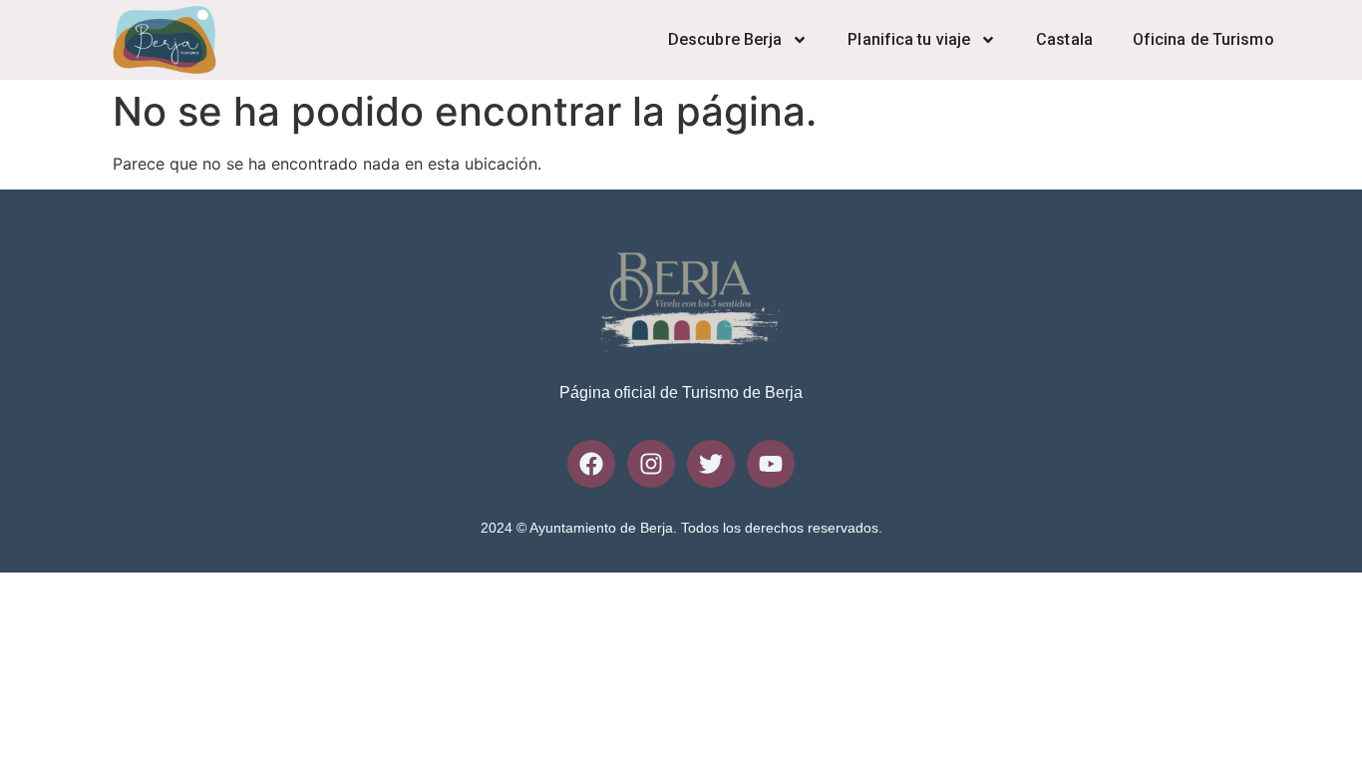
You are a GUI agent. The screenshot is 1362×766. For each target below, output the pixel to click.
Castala (1064, 39)
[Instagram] (651, 464)
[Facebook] (591, 464)
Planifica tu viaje (909, 39)
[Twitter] (711, 464)
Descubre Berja (725, 39)
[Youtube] (771, 464)
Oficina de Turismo (1203, 39)
